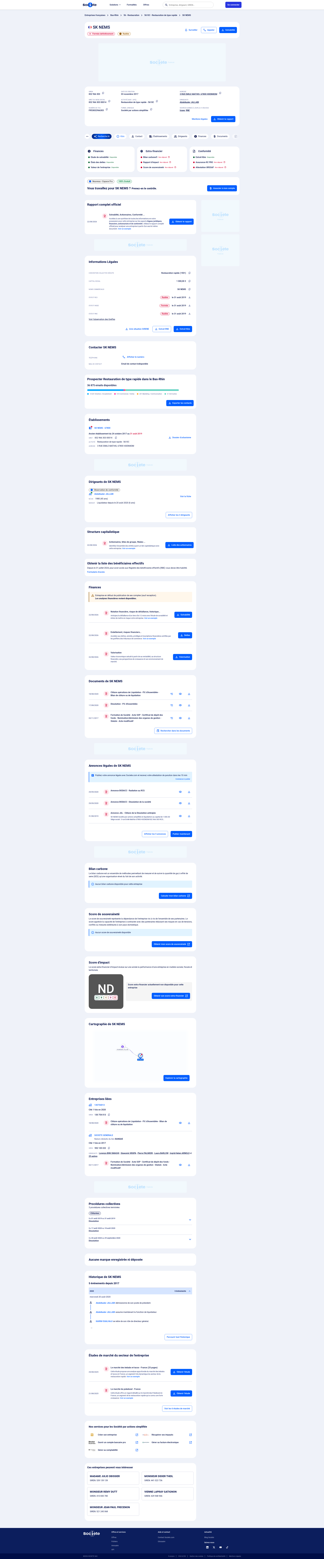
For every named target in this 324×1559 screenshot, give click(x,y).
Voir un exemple (124, 229)
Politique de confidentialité (216, 1556)
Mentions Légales (235, 1556)
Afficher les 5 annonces (155, 834)
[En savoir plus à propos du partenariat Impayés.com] (190, 1434)
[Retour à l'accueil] (91, 1533)
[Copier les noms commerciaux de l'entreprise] (189, 289)
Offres (146, 5)
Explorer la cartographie (177, 1078)
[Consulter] (180, 694)
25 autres (93, 1156)
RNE (188, 110)
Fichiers (114, 1541)
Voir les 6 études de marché (177, 1408)
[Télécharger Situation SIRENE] (189, 305)
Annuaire (115, 1545)
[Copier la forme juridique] (151, 109)
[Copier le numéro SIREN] (103, 93)
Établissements (160, 136)
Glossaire (161, 1541)
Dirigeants (182, 136)
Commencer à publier (183, 779)
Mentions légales (200, 119)
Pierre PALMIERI (145, 1153)
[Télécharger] (189, 694)
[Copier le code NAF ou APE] (157, 101)
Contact (138, 136)
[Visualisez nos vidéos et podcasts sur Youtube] (221, 1547)
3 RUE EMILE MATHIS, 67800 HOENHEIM (198, 94)
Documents (222, 136)
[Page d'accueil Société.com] (90, 4)
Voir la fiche (185, 496)
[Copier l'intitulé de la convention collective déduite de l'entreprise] (189, 273)
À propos (171, 1556)
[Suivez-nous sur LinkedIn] (207, 1547)
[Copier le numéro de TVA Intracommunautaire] (106, 109)
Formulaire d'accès (96, 572)
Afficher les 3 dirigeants (179, 515)
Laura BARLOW (161, 1153)
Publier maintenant (181, 834)
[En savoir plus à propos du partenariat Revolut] (136, 1442)
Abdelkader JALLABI (189, 102)
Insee (182, 110)
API (112, 1550)
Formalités (132, 5)
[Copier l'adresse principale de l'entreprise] (220, 93)
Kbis (122, 136)
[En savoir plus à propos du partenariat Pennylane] (190, 1442)
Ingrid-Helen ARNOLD (180, 1153)
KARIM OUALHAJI (104, 1321)
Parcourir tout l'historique (178, 1337)
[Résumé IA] (172, 694)
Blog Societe (209, 1537)
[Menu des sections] (87, 136)
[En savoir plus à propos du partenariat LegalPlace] (136, 1434)
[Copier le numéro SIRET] (109, 101)
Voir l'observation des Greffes (102, 319)
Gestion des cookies (196, 1556)
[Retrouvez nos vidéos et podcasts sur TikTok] (227, 1547)
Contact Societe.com (166, 1537)
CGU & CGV (182, 1556)
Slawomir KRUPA (128, 1153)
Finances (202, 136)
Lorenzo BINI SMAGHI (109, 1153)
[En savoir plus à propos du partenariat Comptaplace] (136, 1450)
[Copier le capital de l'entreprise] (189, 281)
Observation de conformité (106, 490)
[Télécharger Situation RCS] (189, 297)
